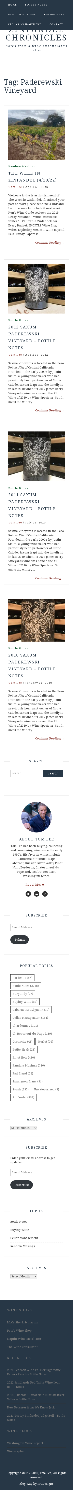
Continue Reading (50, 242)
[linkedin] (36, 894)
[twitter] (28, 894)
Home (12, 4)
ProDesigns (46, 1483)
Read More (36, 884)
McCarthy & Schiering (22, 1322)
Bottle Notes (36, 4)
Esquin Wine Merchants (24, 1338)
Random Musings (22, 14)
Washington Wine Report (25, 1443)
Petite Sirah (24, 1049)
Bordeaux (22, 977)
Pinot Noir (24, 1057)
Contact (56, 24)
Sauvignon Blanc (28, 1081)
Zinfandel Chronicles (37, 34)
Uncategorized (46, 1089)
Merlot (45, 1041)
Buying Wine (54, 14)
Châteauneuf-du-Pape (32, 1033)
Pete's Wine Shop (19, 1330)
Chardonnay (25, 1025)
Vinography (15, 1451)
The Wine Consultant (22, 1347)
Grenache (22, 1041)
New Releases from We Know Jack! (31, 1407)
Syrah (21, 1089)
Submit (20, 939)
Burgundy (23, 993)
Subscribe (22, 1184)
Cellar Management (24, 24)
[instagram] (45, 894)
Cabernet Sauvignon (31, 1009)
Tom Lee (15, 186)
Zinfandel (23, 1097)
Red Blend (23, 1073)
